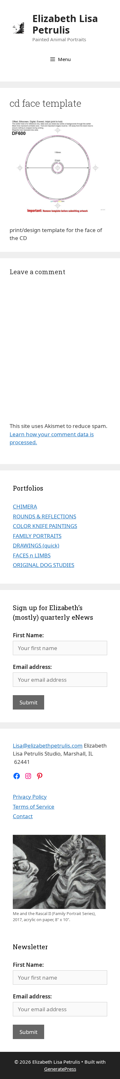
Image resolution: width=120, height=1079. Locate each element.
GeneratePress (60, 1069)
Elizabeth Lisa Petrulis (65, 24)
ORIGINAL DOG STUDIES (43, 565)
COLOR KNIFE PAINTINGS (45, 526)
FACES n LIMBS (32, 555)
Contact (23, 816)
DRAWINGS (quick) (36, 545)
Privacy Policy (30, 796)
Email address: (32, 667)
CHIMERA (25, 506)
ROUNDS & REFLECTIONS (44, 516)
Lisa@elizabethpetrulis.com (48, 745)
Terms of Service (33, 806)
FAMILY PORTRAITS (37, 536)
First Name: (28, 635)
